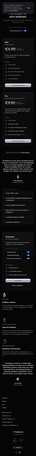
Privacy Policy (14, 10)
